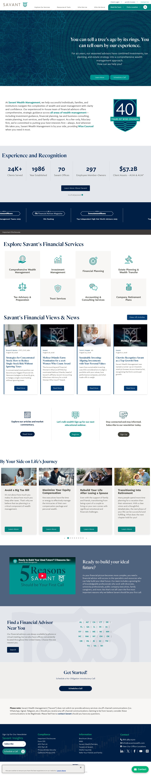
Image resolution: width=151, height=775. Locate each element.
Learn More (99, 77)
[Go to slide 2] (70, 538)
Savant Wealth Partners (88, 744)
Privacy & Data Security (47, 750)
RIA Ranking (30, 219)
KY (80, 631)
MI (100, 631)
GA (88, 627)
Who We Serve (99, 7)
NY (94, 636)
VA (95, 646)
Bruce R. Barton (11, 350)
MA (87, 631)
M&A (81, 741)
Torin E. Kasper (84, 350)
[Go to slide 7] (80, 538)
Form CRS (41, 741)
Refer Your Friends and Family (90, 753)
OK (108, 636)
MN (108, 631)
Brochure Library (85, 738)
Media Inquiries (85, 750)
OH (101, 636)
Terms (85, 772)
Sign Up (123, 434)
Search (13, 649)
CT (100, 622)
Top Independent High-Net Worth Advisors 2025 (78, 219)
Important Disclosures (11, 232)
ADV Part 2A (42, 744)
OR (81, 641)
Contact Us (145, 2)
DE (107, 622)
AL (80, 622)
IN (100, 627)
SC (100, 641)
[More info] (82, 195)
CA (94, 622)
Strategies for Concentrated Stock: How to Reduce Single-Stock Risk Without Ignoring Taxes (20, 362)
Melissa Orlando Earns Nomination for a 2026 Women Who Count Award (57, 360)
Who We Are (82, 7)
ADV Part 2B (42, 747)
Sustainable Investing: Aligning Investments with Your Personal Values (92, 360)
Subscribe (8, 744)
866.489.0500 (128, 739)
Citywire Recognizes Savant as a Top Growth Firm (130, 359)
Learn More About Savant (75, 188)
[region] (43, 769)
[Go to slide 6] (78, 538)
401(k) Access (130, 2)
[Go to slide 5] (76, 538)
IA (106, 627)
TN (107, 641)
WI (101, 646)
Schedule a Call (120, 77)
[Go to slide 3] (72, 538)
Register (75, 434)
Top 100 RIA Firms (127, 219)
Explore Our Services (42, 7)
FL (81, 627)
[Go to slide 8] (83, 538)
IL (94, 627)
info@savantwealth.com (134, 743)
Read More (21, 388)
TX (88, 646)
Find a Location (132, 7)
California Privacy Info (46, 753)
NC (80, 636)
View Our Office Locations (134, 746)
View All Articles (137, 317)
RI (94, 641)
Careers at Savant (86, 747)
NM (87, 636)
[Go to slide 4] (74, 538)
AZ (87, 622)
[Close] (80, 767)
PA (87, 641)
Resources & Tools (64, 7)
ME (94, 631)
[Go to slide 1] (68, 538)
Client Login (115, 2)
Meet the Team (116, 7)
